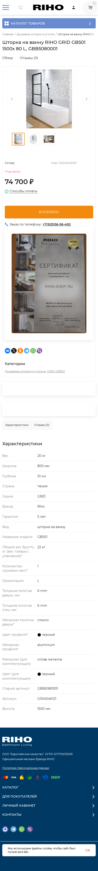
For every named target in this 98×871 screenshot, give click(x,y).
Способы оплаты (23, 191)
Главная (7, 34)
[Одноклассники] (20, 350)
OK (87, 850)
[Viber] (39, 350)
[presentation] (11, 98)
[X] (14, 350)
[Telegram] (26, 350)
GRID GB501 (56, 371)
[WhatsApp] (33, 350)
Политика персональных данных (25, 768)
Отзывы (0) (29, 58)
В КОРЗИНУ (49, 212)
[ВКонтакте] (7, 350)
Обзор (7, 58)
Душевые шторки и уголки (36, 34)
